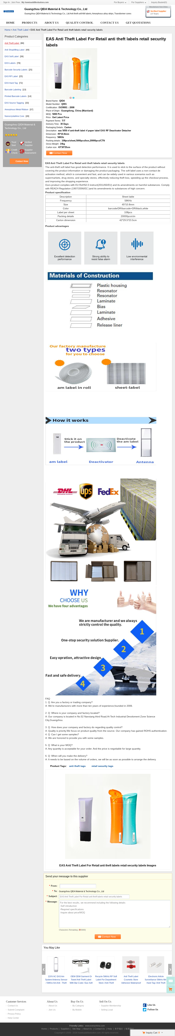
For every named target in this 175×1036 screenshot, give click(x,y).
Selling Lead (107, 1010)
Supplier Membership (111, 1006)
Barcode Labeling (13, 89)
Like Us (151, 1005)
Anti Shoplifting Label (15, 50)
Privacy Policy (14, 1014)
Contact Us (109, 22)
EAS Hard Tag (11, 83)
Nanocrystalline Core (15, 116)
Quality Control (79, 22)
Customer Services (16, 1001)
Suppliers (65, 1029)
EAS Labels (10, 63)
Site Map (76, 1029)
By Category (78, 1006)
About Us (51, 22)
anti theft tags (77, 766)
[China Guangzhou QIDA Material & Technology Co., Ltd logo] (12, 16)
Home (10, 22)
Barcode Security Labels (16, 70)
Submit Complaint (16, 1010)
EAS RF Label (11, 76)
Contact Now (22, 161)
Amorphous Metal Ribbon (17, 109)
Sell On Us (105, 1001)
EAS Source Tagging (14, 103)
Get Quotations (138, 22)
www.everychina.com (95, 1026)
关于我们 (119, 1029)
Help (109, 1029)
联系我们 (130, 1029)
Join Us (52, 1010)
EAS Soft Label (12, 56)
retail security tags (102, 766)
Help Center (13, 1018)
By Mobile (77, 1010)
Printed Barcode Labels (16, 96)
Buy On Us (77, 1001)
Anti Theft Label (20, 30)
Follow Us (152, 1009)
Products (29, 22)
